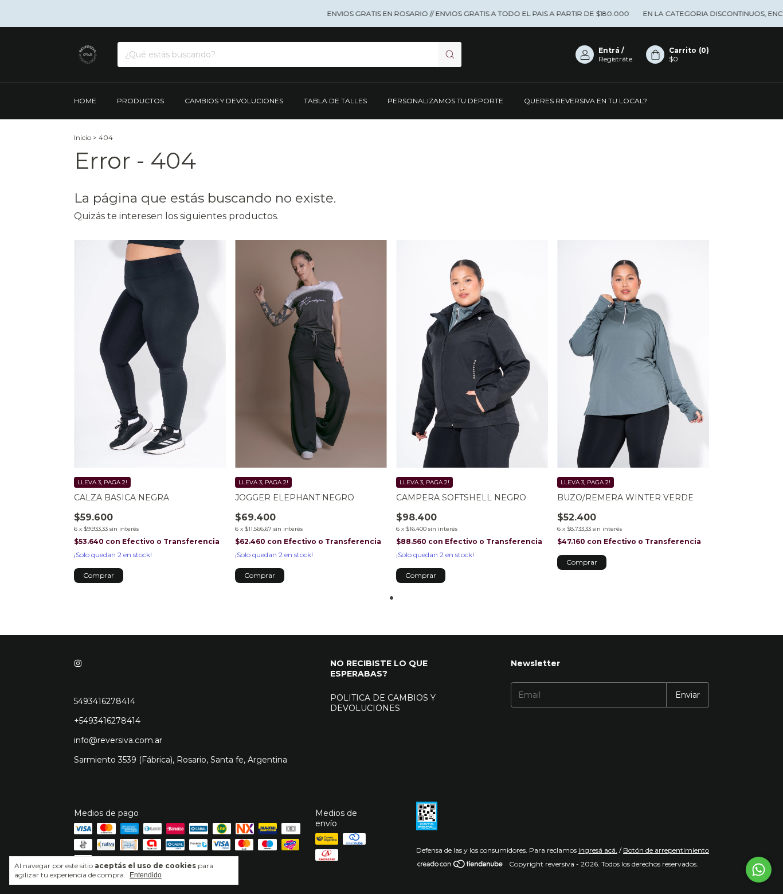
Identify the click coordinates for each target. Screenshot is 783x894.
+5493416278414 (107, 721)
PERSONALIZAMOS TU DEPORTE (445, 100)
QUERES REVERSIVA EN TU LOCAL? (585, 100)
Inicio (82, 137)
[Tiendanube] (460, 866)
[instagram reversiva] (78, 663)
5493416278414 (104, 701)
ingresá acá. (597, 850)
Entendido (146, 875)
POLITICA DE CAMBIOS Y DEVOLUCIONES (383, 703)
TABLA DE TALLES (335, 100)
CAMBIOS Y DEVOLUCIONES (234, 100)
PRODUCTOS (140, 100)
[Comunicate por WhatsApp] (759, 870)
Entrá (609, 50)
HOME (85, 100)
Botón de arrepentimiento (666, 850)
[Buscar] (450, 54)
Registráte (615, 59)
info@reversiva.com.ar (118, 740)
